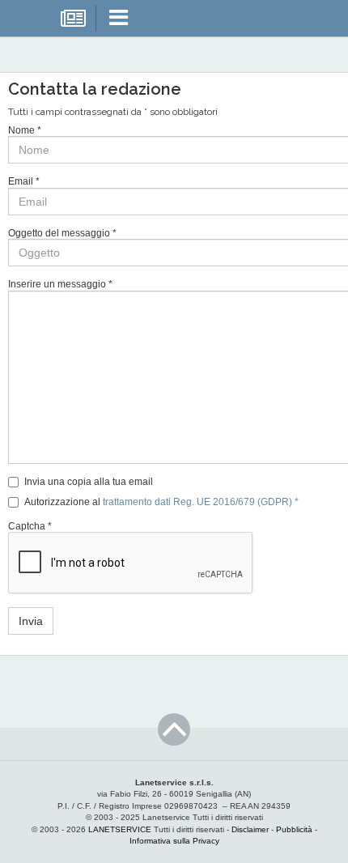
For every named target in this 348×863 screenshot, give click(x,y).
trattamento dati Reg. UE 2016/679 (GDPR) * (201, 502)
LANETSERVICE (119, 829)
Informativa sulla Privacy (174, 840)
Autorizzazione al (161, 502)
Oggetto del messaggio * (62, 233)
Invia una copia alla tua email (88, 481)
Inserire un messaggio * (60, 284)
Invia (31, 620)
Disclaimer (250, 829)
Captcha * (30, 526)
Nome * (24, 130)
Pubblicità (294, 829)
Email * (24, 181)
